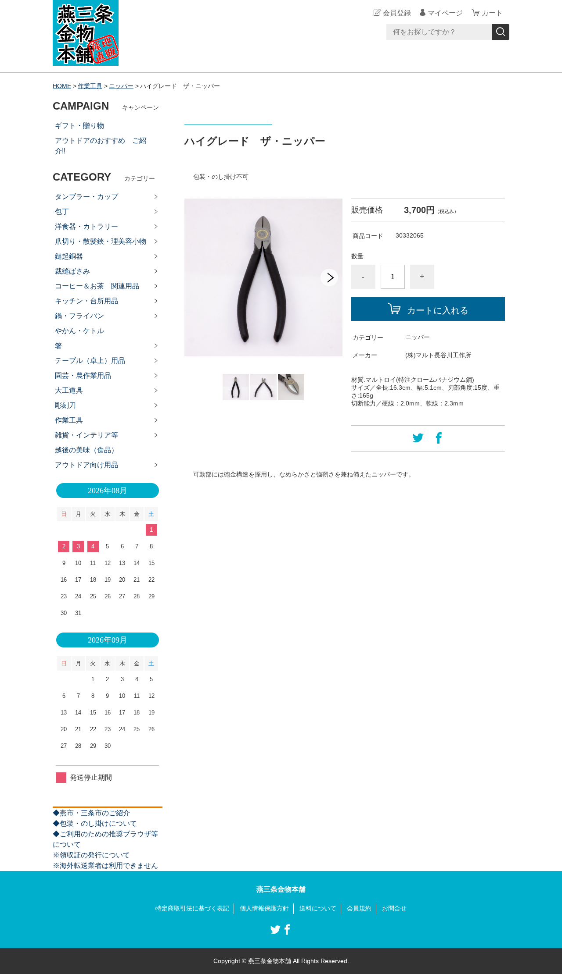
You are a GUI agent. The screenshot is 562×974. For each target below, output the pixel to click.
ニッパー (121, 85)
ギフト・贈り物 (79, 125)
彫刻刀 (65, 405)
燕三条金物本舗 (281, 889)
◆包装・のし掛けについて (95, 823)
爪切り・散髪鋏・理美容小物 (100, 241)
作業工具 (90, 85)
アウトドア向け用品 (86, 465)
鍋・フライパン (79, 316)
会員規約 (359, 908)
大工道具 (69, 390)
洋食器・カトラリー (86, 226)
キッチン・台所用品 (86, 301)
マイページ (445, 13)
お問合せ (394, 908)
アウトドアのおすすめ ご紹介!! (100, 146)
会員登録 (397, 13)
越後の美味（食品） (86, 450)
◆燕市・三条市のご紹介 (91, 813)
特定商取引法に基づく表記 (192, 908)
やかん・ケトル (79, 330)
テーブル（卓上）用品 (90, 360)
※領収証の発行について (91, 855)
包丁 (62, 211)
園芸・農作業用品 (83, 375)
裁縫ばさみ (72, 271)
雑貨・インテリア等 (86, 435)
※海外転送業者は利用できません (105, 865)
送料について (317, 908)
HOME (62, 85)
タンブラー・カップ (86, 196)
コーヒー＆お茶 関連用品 (97, 286)
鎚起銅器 (69, 256)
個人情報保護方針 (264, 908)
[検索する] (500, 32)
